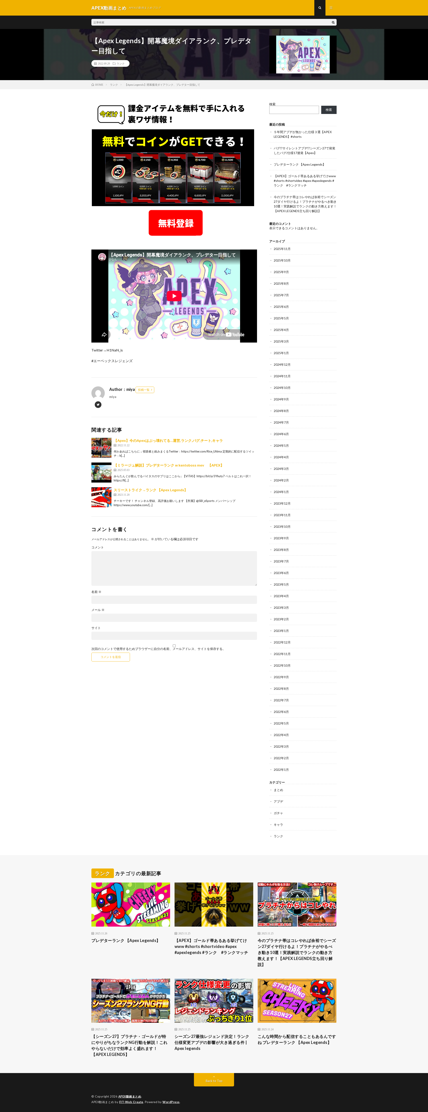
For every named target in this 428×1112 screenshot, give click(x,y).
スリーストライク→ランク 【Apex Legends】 (151, 490)
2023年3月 (281, 607)
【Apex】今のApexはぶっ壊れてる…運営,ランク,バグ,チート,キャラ (168, 440)
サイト (96, 627)
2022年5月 (281, 723)
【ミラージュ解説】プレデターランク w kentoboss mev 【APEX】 (169, 465)
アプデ (278, 801)
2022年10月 (282, 665)
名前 (96, 591)
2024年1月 (281, 492)
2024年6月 (281, 434)
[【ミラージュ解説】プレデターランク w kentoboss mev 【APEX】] (101, 473)
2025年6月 (281, 306)
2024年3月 (281, 469)
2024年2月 (281, 480)
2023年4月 (281, 596)
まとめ (278, 790)
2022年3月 (281, 746)
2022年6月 (281, 712)
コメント (97, 547)
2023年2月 (281, 619)
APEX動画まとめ (129, 1096)
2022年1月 (281, 769)
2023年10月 (282, 526)
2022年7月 (281, 700)
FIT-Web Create (131, 1102)
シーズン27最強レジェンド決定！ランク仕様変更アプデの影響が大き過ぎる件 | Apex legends (212, 1042)
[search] (333, 22)
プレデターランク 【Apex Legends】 (300, 164)
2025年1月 (281, 353)
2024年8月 (281, 411)
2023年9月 (281, 538)
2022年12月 (282, 642)
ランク (121, 63)
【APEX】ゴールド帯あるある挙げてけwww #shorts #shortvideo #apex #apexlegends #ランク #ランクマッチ (305, 180)
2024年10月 (282, 388)
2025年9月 (281, 272)
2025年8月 (281, 283)
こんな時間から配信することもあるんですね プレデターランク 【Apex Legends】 (297, 1039)
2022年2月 (281, 758)
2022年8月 (281, 688)
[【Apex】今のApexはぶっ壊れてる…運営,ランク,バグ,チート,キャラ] (101, 448)
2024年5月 (281, 445)
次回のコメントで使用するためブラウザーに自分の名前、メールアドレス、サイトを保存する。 (158, 648)
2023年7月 (281, 561)
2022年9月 (281, 677)
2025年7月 (281, 295)
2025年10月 (282, 260)
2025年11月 (282, 249)
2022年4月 (281, 735)
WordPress (171, 1102)
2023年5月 (281, 584)
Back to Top (214, 1081)
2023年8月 (281, 550)
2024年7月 (281, 422)
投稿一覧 (144, 390)
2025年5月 (281, 318)
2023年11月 (282, 515)
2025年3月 (281, 341)
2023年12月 (282, 503)
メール (98, 609)
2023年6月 (281, 573)
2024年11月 (282, 376)
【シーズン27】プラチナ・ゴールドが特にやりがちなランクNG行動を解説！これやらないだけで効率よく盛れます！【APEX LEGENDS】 (129, 1045)
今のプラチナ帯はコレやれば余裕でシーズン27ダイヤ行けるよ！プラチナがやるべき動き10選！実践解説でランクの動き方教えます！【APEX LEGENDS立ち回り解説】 (297, 952)
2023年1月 (281, 631)
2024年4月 (281, 457)
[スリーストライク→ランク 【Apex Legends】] (101, 497)
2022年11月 (282, 654)
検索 (272, 104)
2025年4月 (281, 330)
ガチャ (278, 813)
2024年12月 (282, 364)
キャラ (278, 824)
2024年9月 (281, 399)
